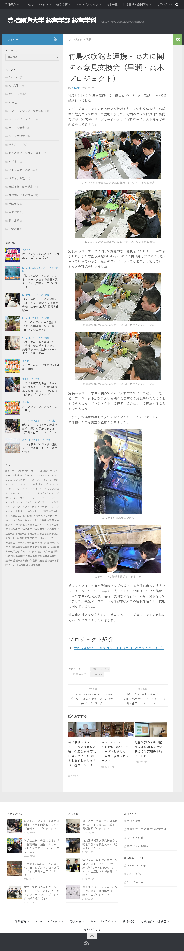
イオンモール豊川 (30, 484)
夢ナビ (8, 520)
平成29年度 (21, 533)
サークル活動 (17, 128)
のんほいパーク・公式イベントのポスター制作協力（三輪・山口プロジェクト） (100, 890)
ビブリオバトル (21, 497)
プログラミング (28, 502)
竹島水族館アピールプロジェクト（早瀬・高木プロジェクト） (119, 648)
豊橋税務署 (38, 560)
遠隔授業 (21, 565)
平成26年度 (38, 529)
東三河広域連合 (26, 542)
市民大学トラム (41, 524)
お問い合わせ (165, 4)
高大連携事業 (33, 565)
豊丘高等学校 (18, 556)
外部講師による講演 (21, 195)
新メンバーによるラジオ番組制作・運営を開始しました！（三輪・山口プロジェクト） (39, 428)
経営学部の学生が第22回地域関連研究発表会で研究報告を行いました (148, 749)
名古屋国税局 (50, 515)
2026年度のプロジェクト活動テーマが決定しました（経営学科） (40, 448)
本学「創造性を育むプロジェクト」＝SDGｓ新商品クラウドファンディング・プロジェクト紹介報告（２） (41, 892)
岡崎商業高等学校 (22, 524)
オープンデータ (16, 488)
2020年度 (19, 470)
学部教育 (14, 212)
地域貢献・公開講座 (136, 4)
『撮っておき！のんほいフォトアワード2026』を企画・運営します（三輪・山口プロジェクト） (40, 281)
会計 (20, 515)
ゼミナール (15, 144)
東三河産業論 (42, 542)
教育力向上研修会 (14, 538)
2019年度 (9, 470)
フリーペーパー (38, 497)
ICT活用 (13, 85)
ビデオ (13, 161)
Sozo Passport (136, 882)
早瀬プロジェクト (100, 669)
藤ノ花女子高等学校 (42, 551)
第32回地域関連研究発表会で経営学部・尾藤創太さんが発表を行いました (100, 844)
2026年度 (24, 475)
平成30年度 (97, 674)
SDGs (41, 475)
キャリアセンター (35, 488)
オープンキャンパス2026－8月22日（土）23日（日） (40, 255)
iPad (36, 475)
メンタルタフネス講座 (24, 506)
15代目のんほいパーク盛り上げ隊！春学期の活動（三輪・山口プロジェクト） (39, 326)
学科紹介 (10, 4)
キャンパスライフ (86, 4)
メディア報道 (17, 178)
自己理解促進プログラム (18, 551)
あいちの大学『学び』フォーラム (30, 479)
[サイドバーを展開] (177, 39)
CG (31, 475)
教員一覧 (112, 4)
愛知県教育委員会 (49, 533)
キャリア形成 (52, 488)
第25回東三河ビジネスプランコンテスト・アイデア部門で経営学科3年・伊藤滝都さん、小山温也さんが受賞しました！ (100, 867)
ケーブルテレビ (13, 493)
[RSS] (55, 39)
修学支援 (62, 4)
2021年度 (29, 470)
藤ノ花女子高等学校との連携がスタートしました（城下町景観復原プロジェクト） (100, 824)
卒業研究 (38, 515)
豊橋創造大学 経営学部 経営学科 (146, 829)
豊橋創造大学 (135, 821)
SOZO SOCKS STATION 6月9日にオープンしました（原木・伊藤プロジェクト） (115, 751)
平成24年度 (14, 529)
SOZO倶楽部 (135, 873)
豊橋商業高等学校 (47, 556)
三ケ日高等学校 (44, 511)
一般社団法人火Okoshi (24, 511)
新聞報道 (29, 538)
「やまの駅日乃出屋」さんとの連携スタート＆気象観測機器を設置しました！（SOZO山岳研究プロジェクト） (39, 388)
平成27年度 (50, 529)
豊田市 (11, 565)
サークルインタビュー (44, 493)
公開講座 (28, 515)
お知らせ (14, 94)
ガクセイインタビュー (22, 119)
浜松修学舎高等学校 (18, 547)
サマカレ (27, 493)
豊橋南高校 (31, 556)
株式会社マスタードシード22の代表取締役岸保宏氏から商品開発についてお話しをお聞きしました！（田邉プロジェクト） (82, 756)
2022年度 (38, 470)
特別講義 (35, 547)
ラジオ (40, 506)
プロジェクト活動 (79, 39)
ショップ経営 (17, 136)
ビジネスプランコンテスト (25, 153)
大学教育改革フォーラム (26, 520)
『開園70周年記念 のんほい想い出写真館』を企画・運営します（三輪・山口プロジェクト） (41, 869)
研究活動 (14, 229)
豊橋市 (8, 560)
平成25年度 (26, 529)
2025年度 (15, 475)
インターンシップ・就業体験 (26, 111)
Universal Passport (138, 865)
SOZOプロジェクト (36, 4)
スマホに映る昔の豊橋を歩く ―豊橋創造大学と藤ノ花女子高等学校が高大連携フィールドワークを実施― (39, 347)
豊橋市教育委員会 (22, 560)
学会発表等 (45, 520)
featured (14, 77)
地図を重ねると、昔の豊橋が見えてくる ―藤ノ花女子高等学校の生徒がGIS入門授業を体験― (40, 304)
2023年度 (47, 470)
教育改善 (14, 220)
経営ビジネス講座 (49, 547)
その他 (13, 102)
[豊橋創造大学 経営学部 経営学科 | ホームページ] (52, 20)
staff (76, 88)
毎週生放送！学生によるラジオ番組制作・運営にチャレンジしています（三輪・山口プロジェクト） (41, 846)
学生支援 (14, 203)
